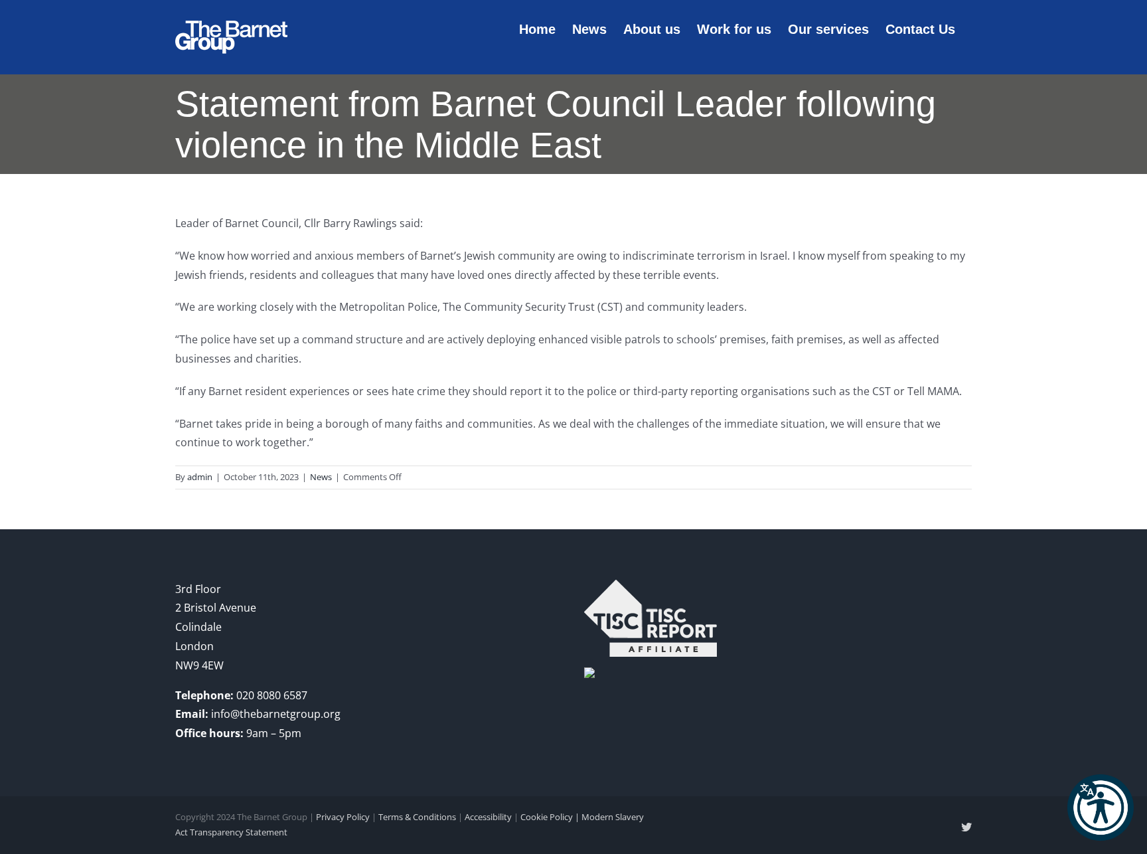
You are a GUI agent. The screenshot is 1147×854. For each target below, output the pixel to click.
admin (199, 477)
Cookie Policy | (550, 817)
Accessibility (488, 817)
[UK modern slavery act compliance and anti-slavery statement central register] (650, 589)
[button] (1100, 807)
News (321, 477)
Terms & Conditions (417, 817)
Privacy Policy (343, 817)
